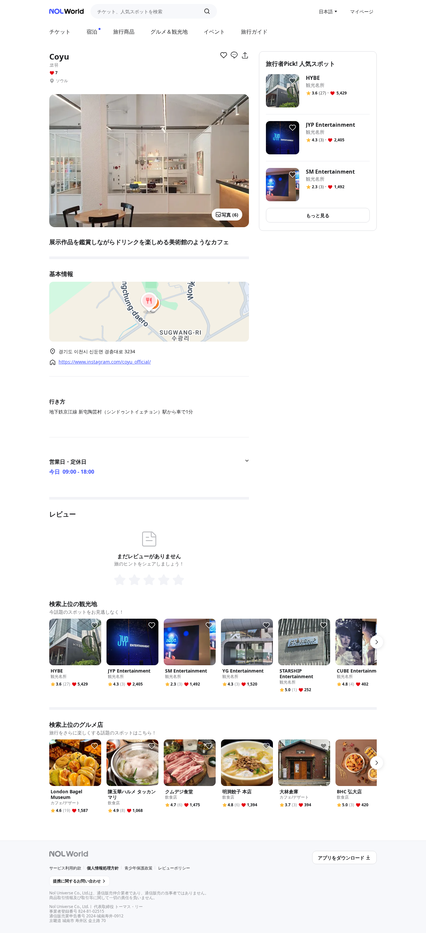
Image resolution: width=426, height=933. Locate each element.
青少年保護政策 (138, 868)
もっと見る (317, 215)
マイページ (361, 11)
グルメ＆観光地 (169, 31)
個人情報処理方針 (103, 868)
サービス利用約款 (65, 868)
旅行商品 (123, 31)
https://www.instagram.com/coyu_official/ (105, 362)
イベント (214, 31)
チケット (60, 31)
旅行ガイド (254, 31)
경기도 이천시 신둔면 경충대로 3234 (97, 351)
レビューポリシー (174, 868)
